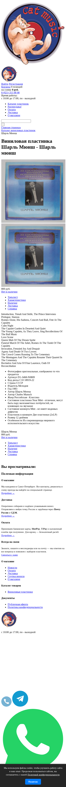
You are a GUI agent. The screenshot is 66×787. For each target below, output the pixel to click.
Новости (12, 567)
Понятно (33, 781)
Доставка (13, 573)
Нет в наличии (9, 291)
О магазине (14, 579)
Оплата (12, 570)
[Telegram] (20, 705)
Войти (4, 84)
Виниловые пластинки (20, 591)
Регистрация (16, 84)
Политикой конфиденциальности (44, 775)
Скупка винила (16, 576)
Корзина (5, 86)
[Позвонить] (6, 705)
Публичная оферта (18, 604)
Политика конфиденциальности (25, 607)
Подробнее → (8, 493)
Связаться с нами (9, 555)
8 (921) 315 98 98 (10, 92)
